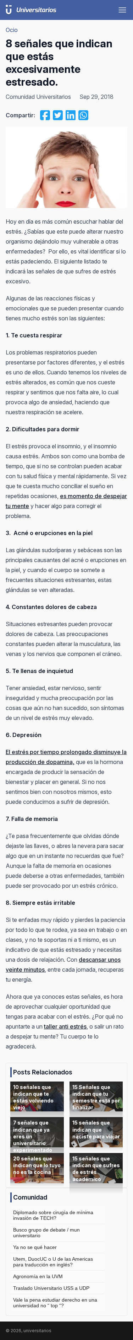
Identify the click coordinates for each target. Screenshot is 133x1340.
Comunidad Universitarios (38, 96)
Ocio (12, 29)
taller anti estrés (65, 1026)
